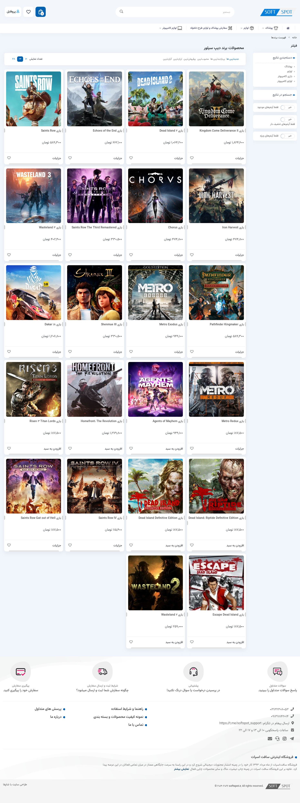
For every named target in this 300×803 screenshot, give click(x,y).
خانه (294, 38)
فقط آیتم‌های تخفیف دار (282, 124)
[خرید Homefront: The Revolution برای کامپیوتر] (94, 389)
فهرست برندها (278, 38)
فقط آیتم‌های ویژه (269, 136)
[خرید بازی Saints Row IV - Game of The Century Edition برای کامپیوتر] (94, 486)
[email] (269, 738)
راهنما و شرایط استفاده (127, 709)
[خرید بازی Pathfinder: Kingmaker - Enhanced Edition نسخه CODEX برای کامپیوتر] (216, 292)
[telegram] (291, 738)
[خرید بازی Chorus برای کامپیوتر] (155, 195)
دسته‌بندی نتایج (282, 57)
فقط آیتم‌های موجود (267, 107)
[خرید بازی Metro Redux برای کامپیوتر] (216, 389)
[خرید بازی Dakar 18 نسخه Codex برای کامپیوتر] (33, 292)
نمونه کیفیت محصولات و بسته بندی (118, 717)
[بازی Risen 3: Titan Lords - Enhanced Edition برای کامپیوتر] (33, 389)
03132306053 (279, 709)
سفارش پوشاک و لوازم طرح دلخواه (209, 28)
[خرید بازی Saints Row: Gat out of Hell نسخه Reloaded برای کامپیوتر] (33, 486)
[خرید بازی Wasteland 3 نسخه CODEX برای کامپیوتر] (33, 195)
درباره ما (55, 717)
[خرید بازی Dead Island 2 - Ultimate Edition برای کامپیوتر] (155, 98)
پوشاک (269, 28)
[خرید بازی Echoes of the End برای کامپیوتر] (94, 98)
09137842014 (280, 716)
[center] (121, 12)
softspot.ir (235, 786)
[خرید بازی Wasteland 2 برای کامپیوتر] (155, 582)
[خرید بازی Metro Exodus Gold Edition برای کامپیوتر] (155, 292)
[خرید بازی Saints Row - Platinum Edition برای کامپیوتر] (33, 98)
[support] (276, 738)
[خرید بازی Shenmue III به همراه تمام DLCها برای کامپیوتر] (94, 292)
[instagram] (284, 738)
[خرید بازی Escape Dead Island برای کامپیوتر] (216, 582)
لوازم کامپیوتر (169, 28)
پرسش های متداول (48, 709)
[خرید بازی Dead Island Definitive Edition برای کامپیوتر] (155, 486)
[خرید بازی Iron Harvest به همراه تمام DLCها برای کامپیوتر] (216, 195)
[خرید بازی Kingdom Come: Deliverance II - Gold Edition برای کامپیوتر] (216, 98)
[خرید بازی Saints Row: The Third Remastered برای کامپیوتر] (94, 195)
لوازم (246, 28)
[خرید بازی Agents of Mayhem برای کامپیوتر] (155, 389)
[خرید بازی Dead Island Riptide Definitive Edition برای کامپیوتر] (216, 486)
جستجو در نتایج (282, 94)
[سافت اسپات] (279, 786)
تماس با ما (135, 725)
